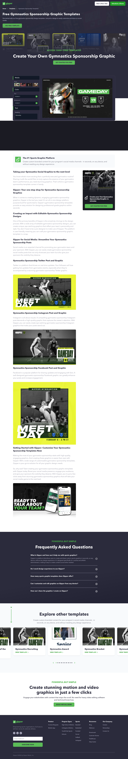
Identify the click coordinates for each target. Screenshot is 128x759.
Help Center (92, 742)
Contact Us (106, 731)
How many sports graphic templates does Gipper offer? (52, 576)
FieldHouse (92, 738)
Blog (90, 725)
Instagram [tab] (69, 137)
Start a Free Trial (101, 3)
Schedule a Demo (118, 3)
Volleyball (78, 740)
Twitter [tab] (57, 137)
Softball (77, 737)
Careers (105, 725)
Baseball (77, 725)
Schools (64, 734)
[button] (53, 662)
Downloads (92, 732)
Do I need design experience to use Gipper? (48, 569)
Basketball (78, 728)
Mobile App (51, 728)
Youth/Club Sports (67, 731)
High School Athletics (68, 725)
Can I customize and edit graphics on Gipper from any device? (54, 584)
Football (77, 731)
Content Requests (53, 725)
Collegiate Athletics (67, 728)
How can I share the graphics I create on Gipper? (49, 591)
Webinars (91, 728)
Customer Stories (94, 735)
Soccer (77, 734)
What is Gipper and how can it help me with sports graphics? (62, 558)
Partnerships (106, 728)
